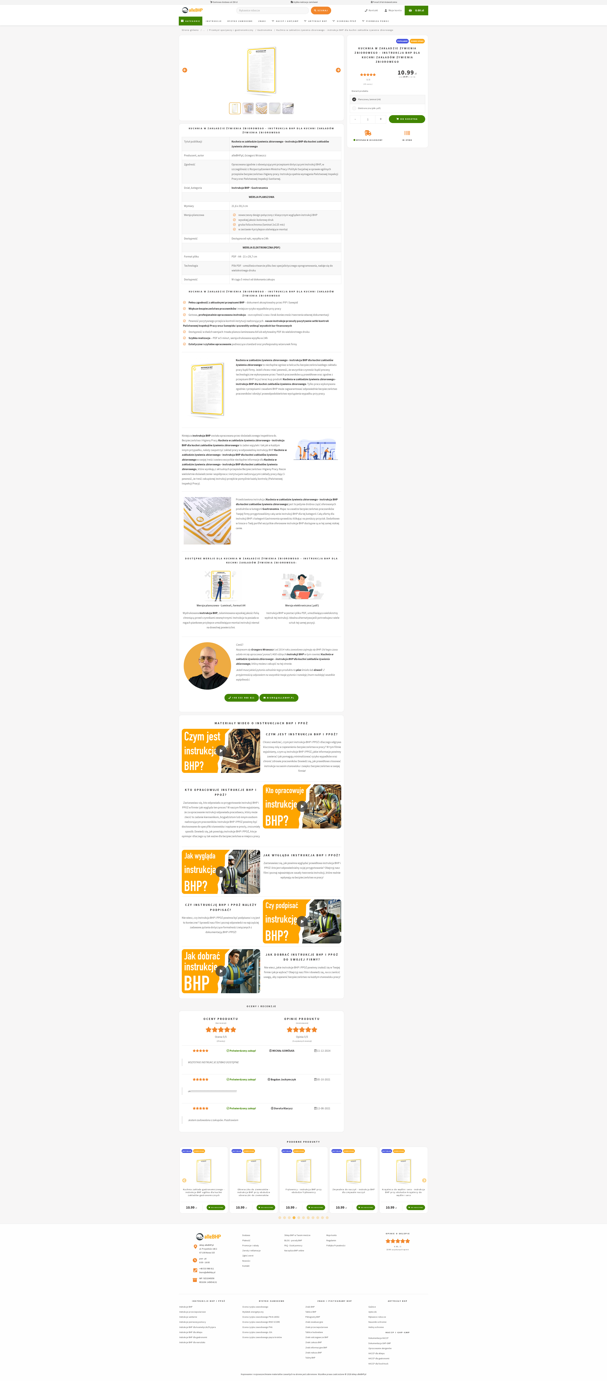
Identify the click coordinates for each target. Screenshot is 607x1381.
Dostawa (246, 1235)
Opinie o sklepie (398, 1233)
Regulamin (331, 1240)
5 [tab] (298, 1217)
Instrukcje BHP (186, 1306)
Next (423, 1179)
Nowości (246, 1260)
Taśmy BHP (310, 1357)
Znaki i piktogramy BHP (334, 1301)
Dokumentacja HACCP (378, 1338)
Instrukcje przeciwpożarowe (192, 1311)
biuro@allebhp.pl (280, 697)
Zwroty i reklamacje (251, 1250)
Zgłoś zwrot (247, 1255)
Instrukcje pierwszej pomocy (192, 1322)
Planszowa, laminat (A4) (369, 99)
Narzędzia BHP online (294, 1250)
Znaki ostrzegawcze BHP (316, 1337)
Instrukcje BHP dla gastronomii (193, 1337)
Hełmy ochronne (376, 1327)
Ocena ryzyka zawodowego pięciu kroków (262, 1337)
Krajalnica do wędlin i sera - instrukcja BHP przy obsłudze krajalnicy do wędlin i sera (303, 1192)
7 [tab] (308, 1217)
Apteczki (372, 1311)
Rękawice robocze (377, 1316)
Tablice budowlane (314, 1332)
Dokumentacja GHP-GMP (379, 1343)
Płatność (246, 1240)
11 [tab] (327, 1217)
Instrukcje (214, 21)
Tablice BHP (310, 1311)
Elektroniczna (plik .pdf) (369, 108)
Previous (183, 1179)
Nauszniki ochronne (377, 1322)
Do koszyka (408, 119)
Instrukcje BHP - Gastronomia (250, 188)
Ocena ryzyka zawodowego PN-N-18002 (260, 1316)
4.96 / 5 (398, 1246)
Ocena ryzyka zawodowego (255, 1306)
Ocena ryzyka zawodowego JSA (257, 1332)
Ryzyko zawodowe (240, 21)
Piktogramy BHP (312, 1316)
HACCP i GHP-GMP (398, 1332)
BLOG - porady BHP (293, 1240)
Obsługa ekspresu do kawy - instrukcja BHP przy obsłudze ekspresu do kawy (403, 1191)
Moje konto (331, 1235)
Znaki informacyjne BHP (316, 1347)
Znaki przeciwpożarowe (316, 1327)
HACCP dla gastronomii (378, 1358)
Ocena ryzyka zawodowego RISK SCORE (261, 1322)
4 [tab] (294, 1217)
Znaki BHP (310, 1306)
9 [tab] (317, 1217)
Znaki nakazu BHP (313, 1352)
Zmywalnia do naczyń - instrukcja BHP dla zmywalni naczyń (254, 1191)
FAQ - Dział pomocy (293, 1245)
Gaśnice (372, 1306)
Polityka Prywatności (335, 1245)
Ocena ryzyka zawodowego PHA (257, 1327)
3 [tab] (289, 1217)
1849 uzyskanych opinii (397, 1249)
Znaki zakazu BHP (313, 1342)
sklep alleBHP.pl (359, 1374)
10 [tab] (322, 1217)
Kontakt (245, 1265)
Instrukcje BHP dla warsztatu (192, 1342)
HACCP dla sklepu (376, 1353)
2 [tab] (284, 1217)
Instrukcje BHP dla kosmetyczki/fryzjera (197, 1327)
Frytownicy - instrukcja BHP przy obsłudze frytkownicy (204, 1191)
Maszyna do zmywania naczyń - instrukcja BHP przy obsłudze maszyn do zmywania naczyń (353, 1192)
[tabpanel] (204, 1180)
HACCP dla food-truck (378, 1363)
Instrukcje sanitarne (188, 1316)
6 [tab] (303, 1217)
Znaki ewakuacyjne (314, 1322)
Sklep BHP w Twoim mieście (297, 1235)
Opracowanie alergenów (380, 1348)
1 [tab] (279, 1217)
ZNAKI (262, 21)
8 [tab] (313, 1217)
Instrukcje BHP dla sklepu (190, 1332)
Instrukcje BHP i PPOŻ (208, 1301)
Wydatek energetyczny (253, 1311)
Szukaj (322, 10)
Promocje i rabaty (250, 1245)
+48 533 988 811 (243, 697)
